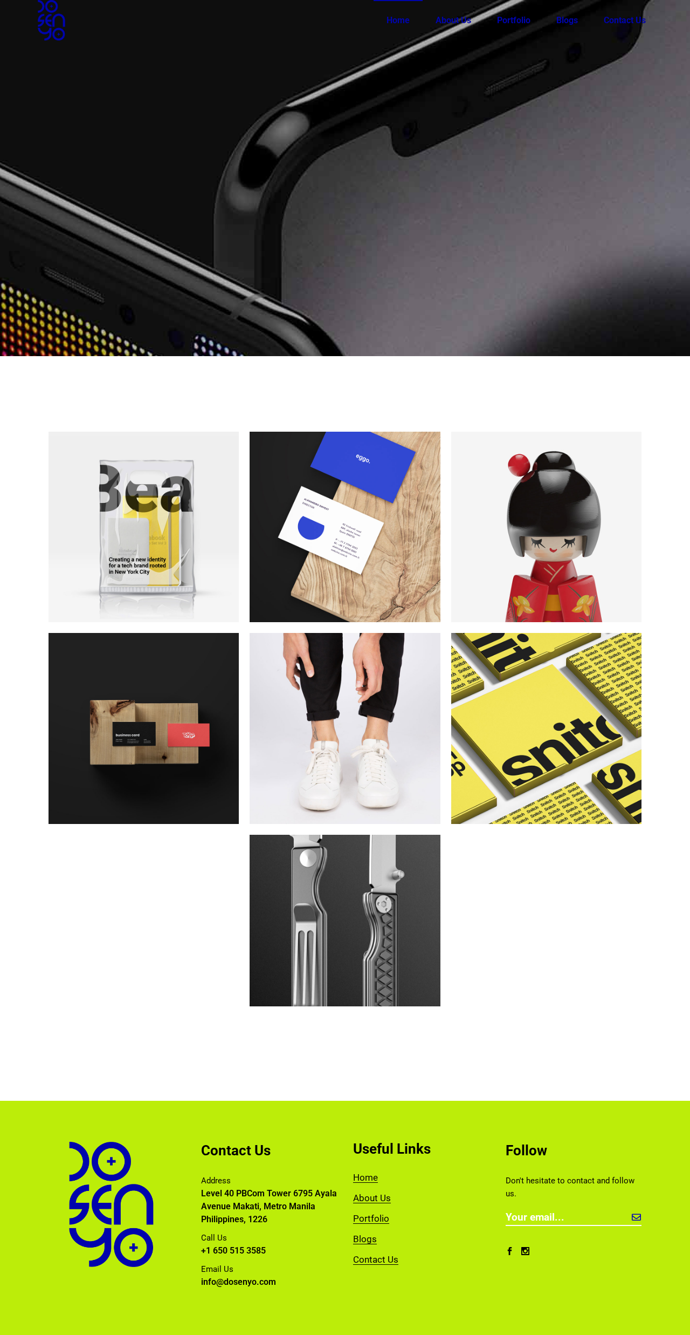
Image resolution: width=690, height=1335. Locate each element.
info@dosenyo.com (238, 1282)
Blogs (365, 1239)
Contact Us (375, 1259)
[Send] (636, 1217)
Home (365, 1177)
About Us (372, 1198)
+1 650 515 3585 (233, 1250)
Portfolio (371, 1218)
